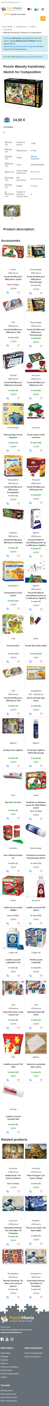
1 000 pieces (21, 27)
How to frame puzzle (9, 1397)
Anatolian (13, 533)
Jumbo (13, 270)
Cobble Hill (13, 953)
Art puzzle (36, 375)
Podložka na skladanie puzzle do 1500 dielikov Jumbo (36, 805)
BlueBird (35, 1221)
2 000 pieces (13, 1172)
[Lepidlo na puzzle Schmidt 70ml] (8, 1132)
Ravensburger (36, 270)
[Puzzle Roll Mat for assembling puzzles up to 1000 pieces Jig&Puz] (30, 609)
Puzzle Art (8, 30)
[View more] (13, 258)
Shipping (4, 1357)
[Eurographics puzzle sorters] (8, 608)
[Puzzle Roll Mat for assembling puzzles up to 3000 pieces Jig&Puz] (30, 556)
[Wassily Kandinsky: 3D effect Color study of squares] (8, 1297)
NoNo (36, 639)
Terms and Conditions (9, 1367)
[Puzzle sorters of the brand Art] (30, 450)
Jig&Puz (35, 533)
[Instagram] (11, 1340)
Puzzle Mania (7, 27)
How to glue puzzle (8, 1394)
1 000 (33, 143)
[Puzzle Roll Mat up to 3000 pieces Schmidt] (8, 398)
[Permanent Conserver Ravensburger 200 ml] (30, 871)
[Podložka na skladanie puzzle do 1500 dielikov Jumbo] (30, 819)
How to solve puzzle (9, 1401)
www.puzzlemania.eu (34, 57)
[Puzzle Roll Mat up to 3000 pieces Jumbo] (8, 292)
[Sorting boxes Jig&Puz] (8, 766)
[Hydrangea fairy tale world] (30, 1028)
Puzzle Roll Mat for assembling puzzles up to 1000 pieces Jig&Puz (36, 595)
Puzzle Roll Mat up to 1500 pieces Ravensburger (36, 332)
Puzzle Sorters (13, 646)
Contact (4, 1377)
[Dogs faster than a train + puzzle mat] (8, 1028)
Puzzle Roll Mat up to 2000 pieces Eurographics (13, 489)
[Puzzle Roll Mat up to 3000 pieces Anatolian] (8, 556)
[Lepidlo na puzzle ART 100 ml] (30, 923)
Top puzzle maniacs (32, 1357)
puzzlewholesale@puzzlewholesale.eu (16, 1330)
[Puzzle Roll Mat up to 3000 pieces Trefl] (8, 345)
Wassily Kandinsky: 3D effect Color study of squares (13, 1283)
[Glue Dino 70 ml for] (8, 818)
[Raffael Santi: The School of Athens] (8, 1191)
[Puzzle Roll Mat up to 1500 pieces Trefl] (8, 714)
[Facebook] (2, 1340)
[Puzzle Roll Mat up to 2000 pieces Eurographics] (8, 503)
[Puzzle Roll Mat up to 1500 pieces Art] (30, 503)
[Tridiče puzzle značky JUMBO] (8, 923)
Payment (4, 1360)
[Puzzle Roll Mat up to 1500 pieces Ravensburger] (30, 346)
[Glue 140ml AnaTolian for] (8, 871)
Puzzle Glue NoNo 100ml (35, 646)
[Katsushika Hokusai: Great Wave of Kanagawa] (30, 1297)
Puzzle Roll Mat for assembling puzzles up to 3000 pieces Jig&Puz (36, 542)
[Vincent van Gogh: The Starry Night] (30, 1243)
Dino (13, 795)
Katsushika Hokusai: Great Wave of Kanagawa (36, 1283)
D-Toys (32, 27)
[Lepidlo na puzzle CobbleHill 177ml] (8, 975)
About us (4, 1363)
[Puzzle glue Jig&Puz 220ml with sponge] (30, 766)
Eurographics (13, 480)
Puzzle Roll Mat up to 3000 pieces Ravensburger (36, 279)
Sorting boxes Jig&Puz (13, 750)
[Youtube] (7, 1340)
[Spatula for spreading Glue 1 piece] (30, 1080)
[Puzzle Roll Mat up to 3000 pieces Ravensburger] (30, 293)
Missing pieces (7, 1390)
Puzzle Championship (9, 1374)
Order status (5, 1353)
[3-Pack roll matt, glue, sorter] (30, 714)
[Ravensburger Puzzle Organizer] (8, 450)
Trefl (13, 322)
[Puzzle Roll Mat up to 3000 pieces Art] (30, 398)
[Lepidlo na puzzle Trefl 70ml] (8, 1080)
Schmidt (13, 375)
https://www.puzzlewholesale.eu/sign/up (20, 46)
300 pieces (13, 1277)
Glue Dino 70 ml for (13, 802)
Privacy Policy (6, 1370)
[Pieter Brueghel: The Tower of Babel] (30, 1191)
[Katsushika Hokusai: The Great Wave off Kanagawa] (8, 1244)
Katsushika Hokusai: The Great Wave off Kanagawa (13, 1230)
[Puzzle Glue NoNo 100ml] (30, 661)
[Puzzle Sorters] (8, 661)
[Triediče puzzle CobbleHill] (30, 975)
